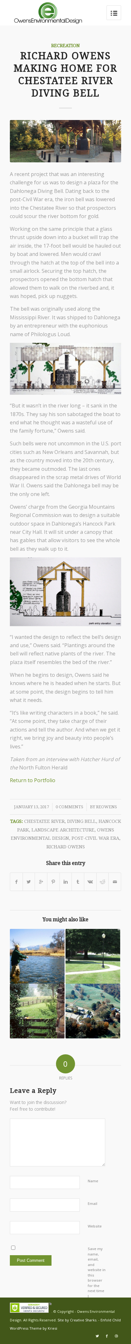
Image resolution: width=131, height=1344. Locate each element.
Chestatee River (44, 821)
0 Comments (69, 806)
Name (93, 1180)
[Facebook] (107, 1336)
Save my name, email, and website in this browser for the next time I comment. (97, 1275)
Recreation (65, 45)
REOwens (106, 806)
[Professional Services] (93, 1011)
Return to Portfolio (32, 780)
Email (92, 1203)
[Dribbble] (116, 1336)
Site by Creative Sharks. (78, 1320)
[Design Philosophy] (93, 956)
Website (95, 1226)
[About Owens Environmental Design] (37, 1011)
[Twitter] (97, 1336)
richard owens (65, 846)
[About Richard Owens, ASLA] (37, 956)
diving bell (81, 821)
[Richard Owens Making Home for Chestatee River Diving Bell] (65, 141)
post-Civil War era (95, 838)
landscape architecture (62, 829)
